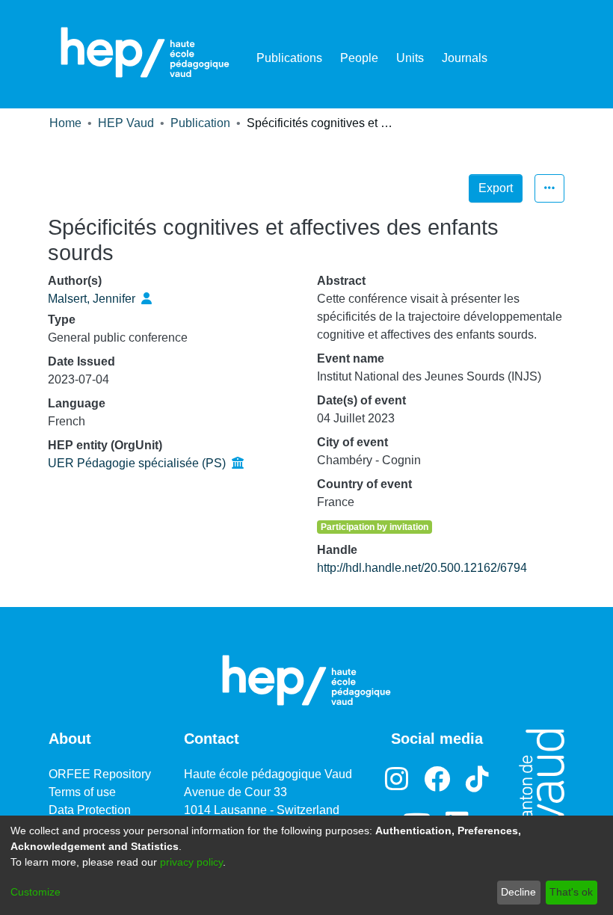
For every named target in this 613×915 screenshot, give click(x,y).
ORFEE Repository (100, 774)
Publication (200, 123)
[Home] (145, 52)
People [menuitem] (359, 58)
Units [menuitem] (410, 58)
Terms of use (82, 792)
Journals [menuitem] (464, 58)
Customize (35, 892)
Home (65, 123)
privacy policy (191, 862)
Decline (518, 892)
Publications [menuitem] (289, 58)
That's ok (571, 892)
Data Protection (90, 810)
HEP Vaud (126, 123)
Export (495, 188)
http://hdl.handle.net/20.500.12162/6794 (422, 567)
